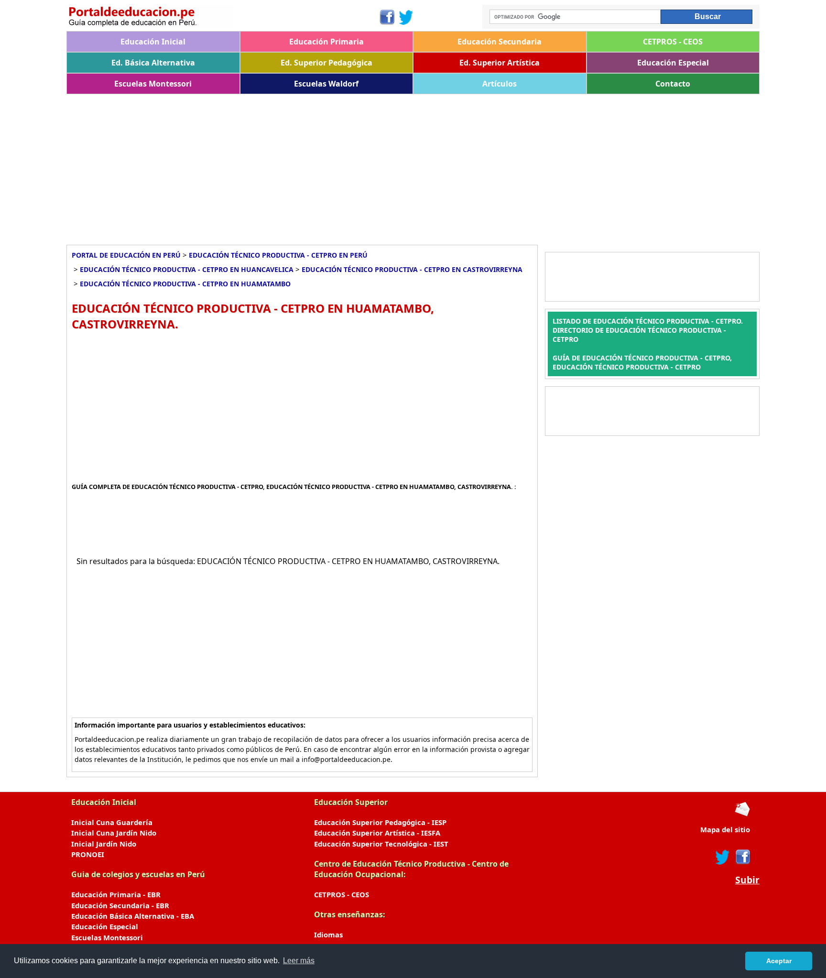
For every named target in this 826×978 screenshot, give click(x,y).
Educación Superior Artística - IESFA (377, 832)
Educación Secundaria (499, 41)
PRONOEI (87, 854)
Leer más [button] (299, 960)
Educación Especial (673, 62)
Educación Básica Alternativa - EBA (132, 916)
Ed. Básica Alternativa (153, 62)
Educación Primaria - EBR (116, 894)
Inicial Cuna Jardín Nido (113, 832)
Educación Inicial (152, 41)
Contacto (672, 83)
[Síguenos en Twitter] (406, 17)
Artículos (499, 83)
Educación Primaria (326, 41)
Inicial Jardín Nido (103, 843)
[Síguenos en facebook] (742, 857)
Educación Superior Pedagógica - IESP (380, 822)
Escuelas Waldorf (326, 83)
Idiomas (328, 934)
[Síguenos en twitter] (723, 857)
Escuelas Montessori (153, 83)
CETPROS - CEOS (673, 41)
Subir (747, 880)
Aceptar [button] (779, 961)
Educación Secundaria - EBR (120, 905)
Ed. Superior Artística (499, 62)
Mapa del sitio (725, 829)
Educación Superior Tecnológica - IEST (381, 843)
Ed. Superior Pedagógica (326, 62)
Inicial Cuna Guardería (111, 822)
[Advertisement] (353, 166)
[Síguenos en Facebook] (386, 17)
